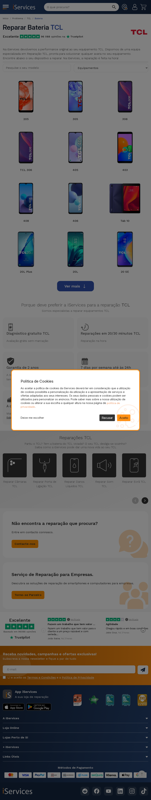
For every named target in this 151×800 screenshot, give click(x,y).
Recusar (107, 418)
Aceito (123, 418)
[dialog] (75, 400)
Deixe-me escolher (32, 417)
